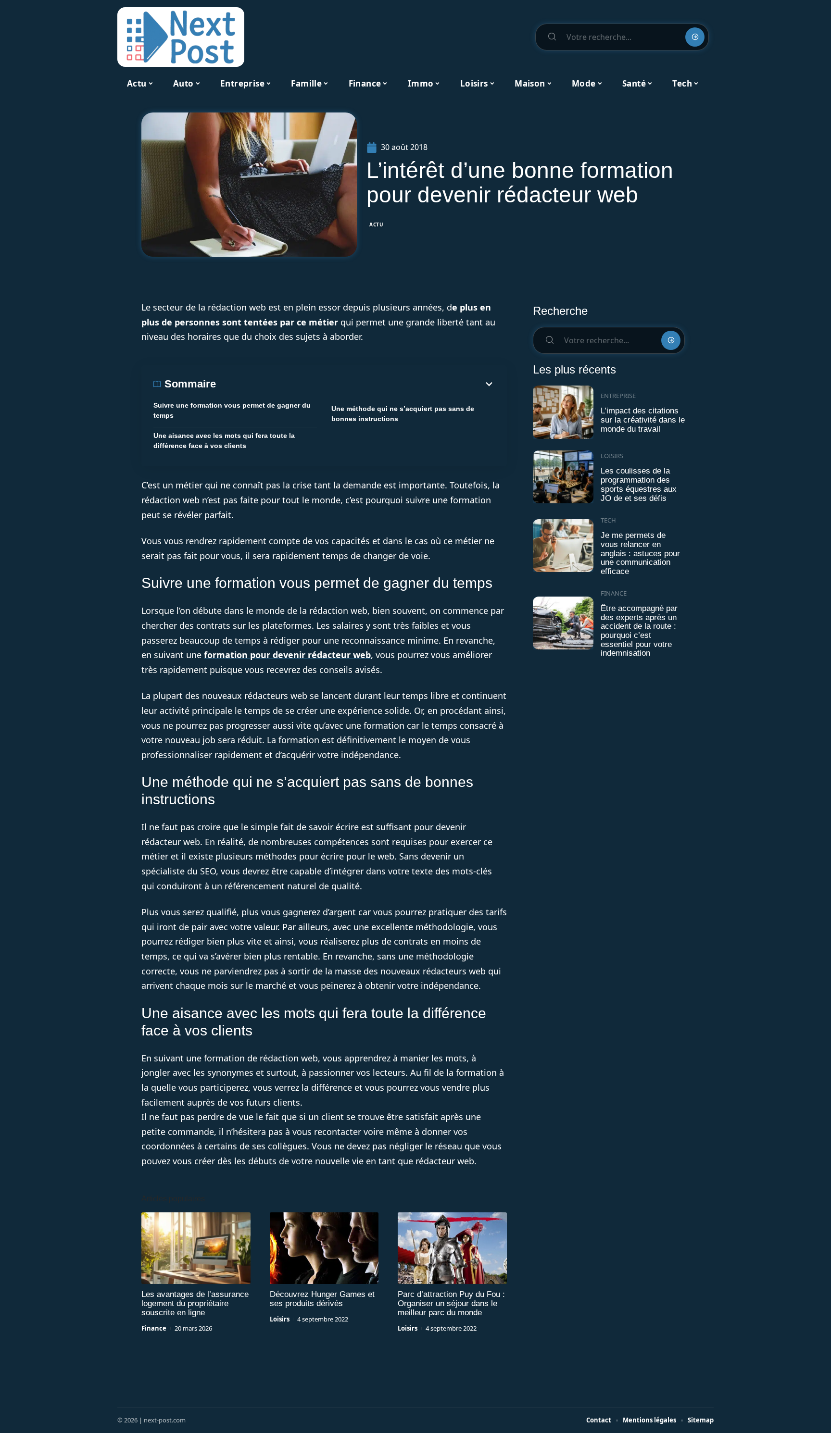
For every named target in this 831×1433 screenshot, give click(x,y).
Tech (608, 520)
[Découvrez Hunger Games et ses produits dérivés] (324, 1248)
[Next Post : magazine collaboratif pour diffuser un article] (181, 37)
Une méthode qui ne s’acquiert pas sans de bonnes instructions (402, 414)
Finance (153, 1328)
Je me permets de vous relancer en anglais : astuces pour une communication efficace (640, 553)
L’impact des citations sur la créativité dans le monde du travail (643, 419)
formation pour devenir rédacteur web (287, 654)
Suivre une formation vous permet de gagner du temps (232, 410)
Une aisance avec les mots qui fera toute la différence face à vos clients (224, 440)
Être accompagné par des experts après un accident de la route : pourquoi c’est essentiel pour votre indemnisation (639, 631)
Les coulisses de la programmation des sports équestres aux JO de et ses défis (639, 484)
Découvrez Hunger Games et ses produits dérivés (322, 1299)
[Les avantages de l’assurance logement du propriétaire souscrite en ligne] (196, 1248)
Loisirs (280, 1319)
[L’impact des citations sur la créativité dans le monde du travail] (563, 412)
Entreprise (618, 395)
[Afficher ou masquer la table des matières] (355, 384)
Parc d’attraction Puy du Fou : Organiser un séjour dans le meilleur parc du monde (451, 1303)
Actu (376, 224)
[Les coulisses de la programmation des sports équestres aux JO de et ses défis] (563, 477)
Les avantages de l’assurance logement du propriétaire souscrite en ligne (195, 1303)
